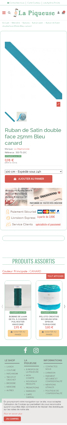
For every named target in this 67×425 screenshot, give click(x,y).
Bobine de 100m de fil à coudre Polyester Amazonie (18, 320)
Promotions (32, 388)
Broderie (11, 383)
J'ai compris (12, 419)
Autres (10, 391)
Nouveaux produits (31, 382)
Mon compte (30, 376)
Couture (11, 370)
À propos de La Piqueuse (32, 371)
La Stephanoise (21, 149)
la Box (10, 367)
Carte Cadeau (34, 3)
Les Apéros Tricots (51, 3)
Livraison (50, 373)
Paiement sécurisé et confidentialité (53, 378)
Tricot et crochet (11, 378)
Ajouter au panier (31, 178)
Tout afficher (55, 276)
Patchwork (12, 374)
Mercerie (11, 387)
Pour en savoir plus (13, 414)
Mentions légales (50, 386)
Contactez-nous (51, 368)
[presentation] (2, 306)
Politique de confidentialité (53, 392)
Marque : (9, 149)
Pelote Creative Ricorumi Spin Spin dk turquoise (49, 320)
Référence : (10, 153)
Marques (31, 391)
